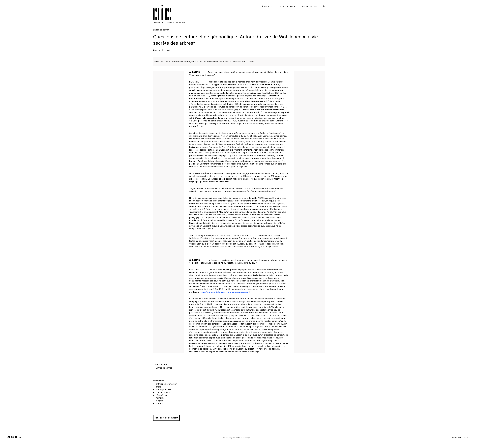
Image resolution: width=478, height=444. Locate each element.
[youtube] (16, 437)
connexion (456, 438)
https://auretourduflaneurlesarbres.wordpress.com (225, 292)
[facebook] (8, 437)
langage (159, 400)
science (159, 403)
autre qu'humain (163, 389)
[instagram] (12, 437)
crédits (467, 438)
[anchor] (20, 437)
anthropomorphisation (166, 384)
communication (163, 392)
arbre (158, 387)
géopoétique (161, 395)
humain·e (160, 398)
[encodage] (324, 6)
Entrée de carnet (164, 368)
